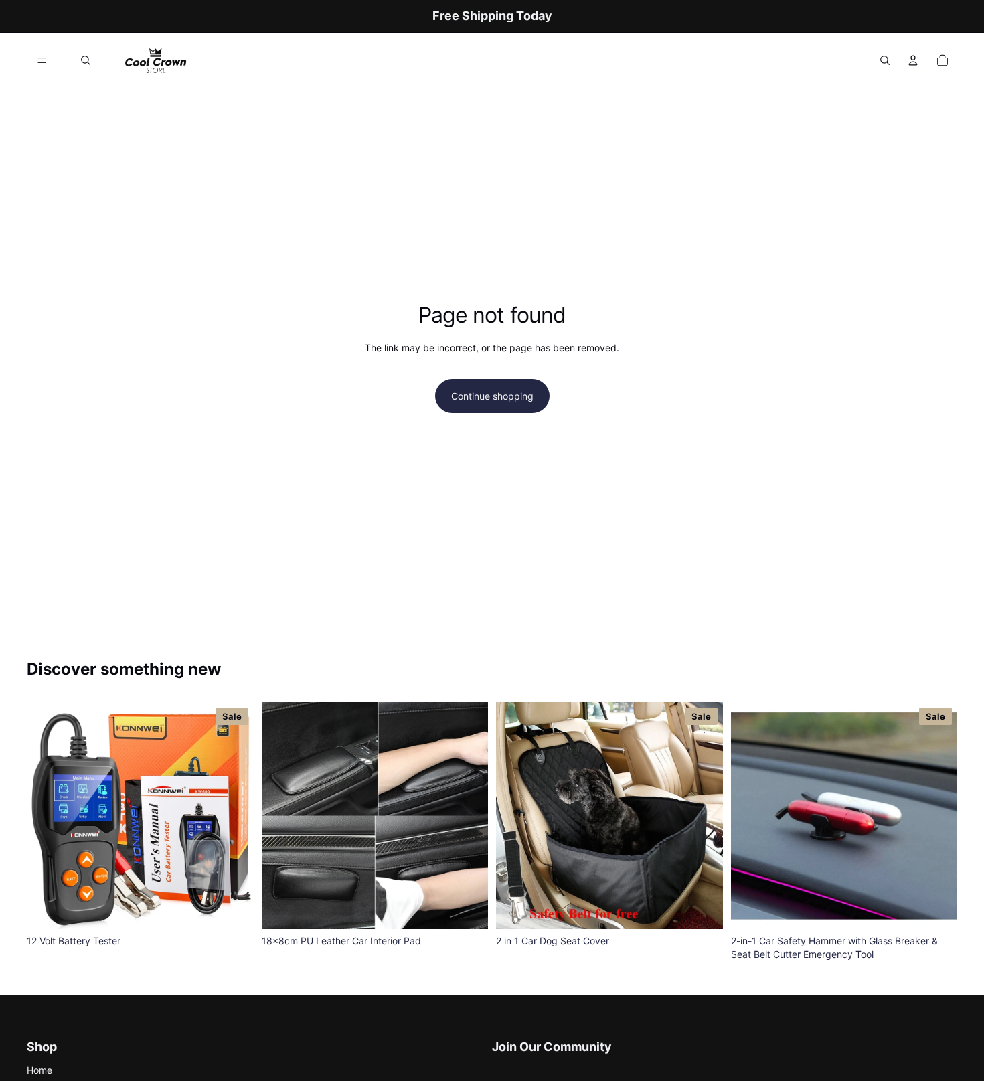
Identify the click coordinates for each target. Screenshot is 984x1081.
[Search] (85, 60)
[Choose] (467, 908)
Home (39, 1070)
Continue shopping (492, 396)
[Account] (913, 60)
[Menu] (42, 60)
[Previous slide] (282, 816)
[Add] (233, 908)
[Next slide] (468, 816)
